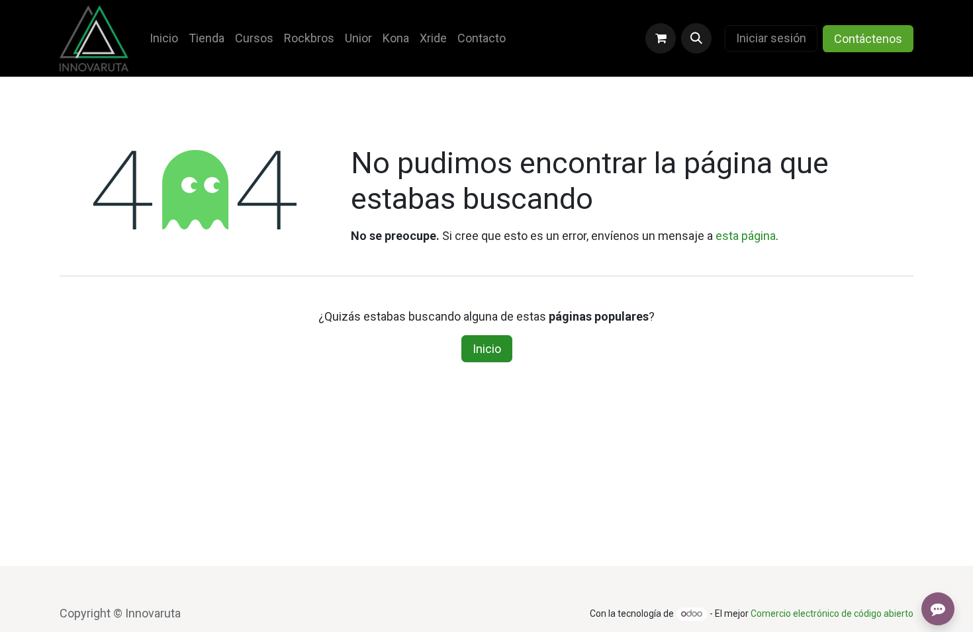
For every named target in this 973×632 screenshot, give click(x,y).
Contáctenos (868, 39)
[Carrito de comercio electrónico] (660, 38)
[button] (696, 38)
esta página (746, 236)
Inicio (487, 349)
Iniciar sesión (771, 38)
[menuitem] (163, 38)
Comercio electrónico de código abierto (832, 613)
